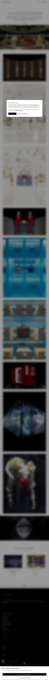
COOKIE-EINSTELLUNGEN (23, 113)
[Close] (24, 663)
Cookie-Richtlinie (19, 110)
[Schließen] (40, 101)
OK (12, 113)
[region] (24, 108)
